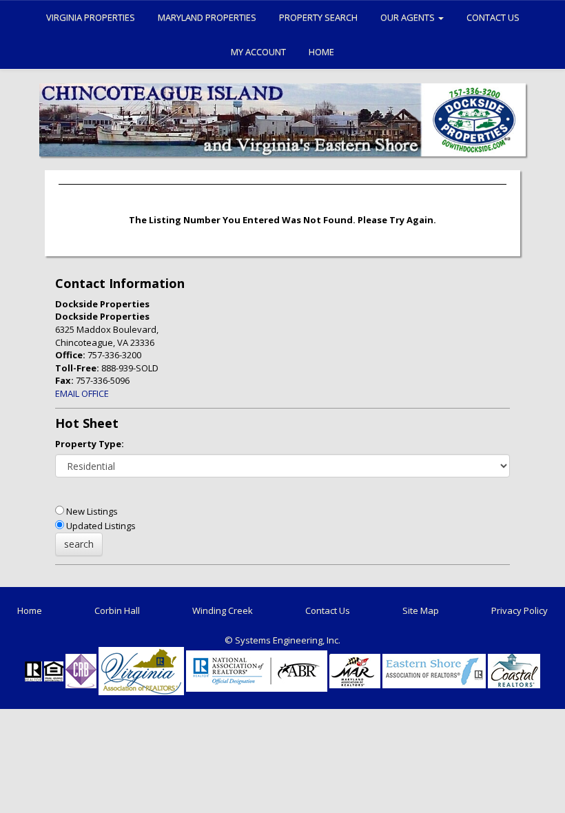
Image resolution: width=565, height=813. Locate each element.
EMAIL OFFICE (82, 393)
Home (321, 51)
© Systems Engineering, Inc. (282, 640)
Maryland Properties (207, 17)
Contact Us (493, 17)
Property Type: (89, 444)
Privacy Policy (519, 610)
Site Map (420, 610)
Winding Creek (222, 610)
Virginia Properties (90, 17)
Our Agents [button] (408, 17)
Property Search (318, 17)
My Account (258, 51)
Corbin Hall (117, 610)
